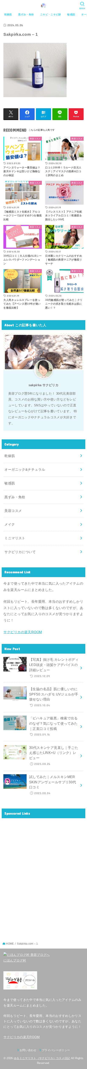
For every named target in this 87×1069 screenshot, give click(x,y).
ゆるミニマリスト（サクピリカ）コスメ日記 (42, 1058)
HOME (10, 943)
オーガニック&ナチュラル (24, 469)
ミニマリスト (14, 538)
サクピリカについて (20, 552)
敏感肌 (71, 14)
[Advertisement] (43, 877)
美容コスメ (13, 511)
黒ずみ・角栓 (26, 14)
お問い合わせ (28, 1050)
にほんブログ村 (14, 960)
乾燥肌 (8, 14)
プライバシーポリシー (56, 1050)
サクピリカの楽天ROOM (22, 632)
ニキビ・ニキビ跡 (50, 14)
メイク (9, 524)
